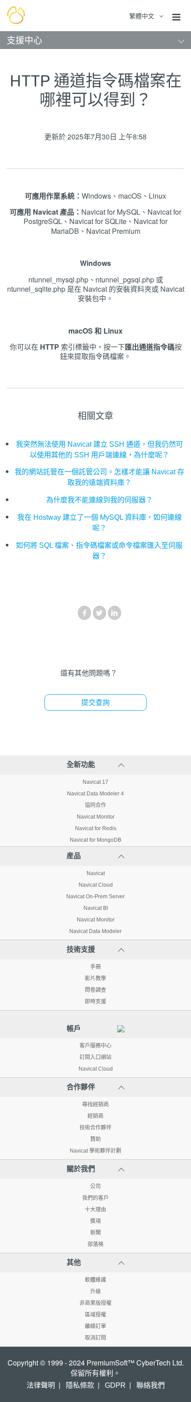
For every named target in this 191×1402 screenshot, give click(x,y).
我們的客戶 (95, 1198)
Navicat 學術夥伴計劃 (95, 1151)
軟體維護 (95, 1280)
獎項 (95, 1221)
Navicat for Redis (95, 828)
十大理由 (95, 1209)
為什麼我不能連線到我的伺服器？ (99, 500)
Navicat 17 (95, 782)
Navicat (96, 873)
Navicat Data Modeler (95, 931)
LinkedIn (114, 613)
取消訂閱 (95, 1338)
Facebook (84, 613)
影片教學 (95, 978)
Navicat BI (96, 908)
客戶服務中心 (95, 1046)
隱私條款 (80, 1385)
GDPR (115, 1385)
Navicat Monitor (96, 817)
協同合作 (95, 805)
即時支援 (95, 1002)
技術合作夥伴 (95, 1128)
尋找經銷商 (95, 1104)
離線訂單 (95, 1326)
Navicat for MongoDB (95, 840)
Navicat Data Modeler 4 (95, 794)
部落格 (95, 1244)
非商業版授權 (95, 1303)
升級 (95, 1291)
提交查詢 (95, 702)
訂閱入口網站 (95, 1057)
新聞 (95, 1233)
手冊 (95, 967)
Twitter (99, 613)
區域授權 (95, 1315)
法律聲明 (41, 1385)
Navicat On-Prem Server (95, 896)
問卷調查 (95, 990)
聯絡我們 (150, 1385)
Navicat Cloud (96, 885)
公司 (95, 1186)
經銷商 (95, 1116)
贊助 (95, 1139)
